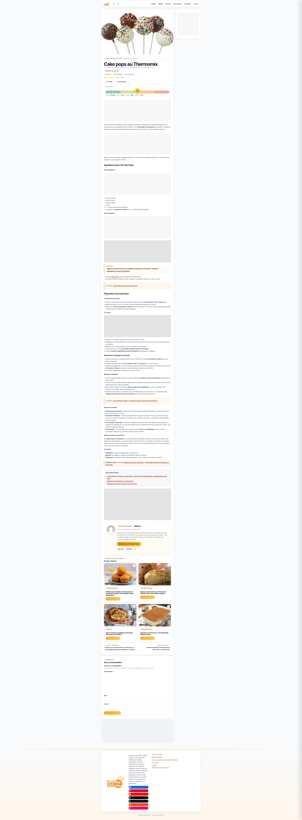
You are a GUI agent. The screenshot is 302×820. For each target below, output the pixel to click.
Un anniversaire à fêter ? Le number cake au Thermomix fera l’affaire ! (135, 412)
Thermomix (187, 4)
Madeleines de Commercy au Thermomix (120, 493)
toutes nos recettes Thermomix (134, 474)
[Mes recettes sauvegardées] (113, 4)
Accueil (107, 58)
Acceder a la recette (113, 610)
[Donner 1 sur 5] (105, 77)
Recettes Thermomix (116, 58)
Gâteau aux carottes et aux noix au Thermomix (122, 495)
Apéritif (153, 4)
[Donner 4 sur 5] (112, 77)
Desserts (168, 4)
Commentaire (108, 683)
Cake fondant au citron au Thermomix (125, 297)
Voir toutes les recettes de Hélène (129, 556)
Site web (120, 561)
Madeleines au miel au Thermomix (118, 283)
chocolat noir (115, 288)
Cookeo (196, 4)
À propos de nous (157, 766)
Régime (160, 4)
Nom (106, 707)
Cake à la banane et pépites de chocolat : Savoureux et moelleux (119, 645)
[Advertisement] (137, 263)
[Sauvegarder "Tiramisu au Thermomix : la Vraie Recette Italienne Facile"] (168, 618)
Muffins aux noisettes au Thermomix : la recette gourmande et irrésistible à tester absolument (120, 605)
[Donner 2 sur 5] (107, 77)
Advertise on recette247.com (160, 779)
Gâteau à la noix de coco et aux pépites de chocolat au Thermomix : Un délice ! (133, 280)
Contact (154, 777)
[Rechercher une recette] (118, 4)
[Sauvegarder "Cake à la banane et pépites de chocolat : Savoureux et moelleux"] (134, 618)
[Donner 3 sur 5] (109, 77)
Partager (110, 81)
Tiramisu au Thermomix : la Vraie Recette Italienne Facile (154, 645)
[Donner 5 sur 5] (114, 77)
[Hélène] (111, 541)
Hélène (137, 538)
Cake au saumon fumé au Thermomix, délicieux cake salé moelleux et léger (153, 604)
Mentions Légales (157, 769)
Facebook (129, 561)
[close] (211, 814)
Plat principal (177, 4)
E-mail (106, 716)
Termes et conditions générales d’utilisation (165, 771)
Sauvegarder (122, 81)
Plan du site (155, 774)
